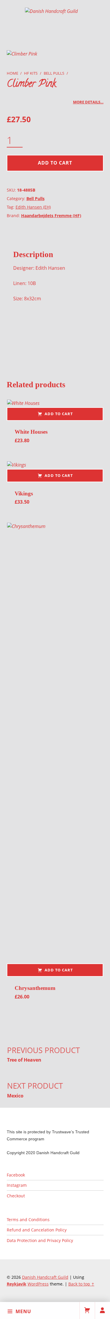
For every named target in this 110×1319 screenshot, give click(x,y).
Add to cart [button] (59, 413)
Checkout (16, 1196)
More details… (88, 102)
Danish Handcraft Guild (45, 1277)
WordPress (38, 1284)
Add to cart (55, 163)
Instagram (17, 1185)
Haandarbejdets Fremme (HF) (51, 215)
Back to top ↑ (81, 1284)
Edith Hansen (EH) (33, 207)
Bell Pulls (54, 73)
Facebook (16, 1175)
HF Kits (31, 73)
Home (12, 73)
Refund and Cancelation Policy (37, 1230)
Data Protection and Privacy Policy (40, 1240)
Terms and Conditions (28, 1219)
